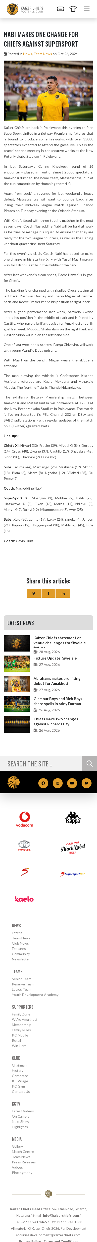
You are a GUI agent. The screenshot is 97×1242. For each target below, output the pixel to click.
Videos (17, 1167)
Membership (21, 1024)
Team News (43, 54)
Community (21, 954)
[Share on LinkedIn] (63, 593)
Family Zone (21, 1014)
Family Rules (21, 1030)
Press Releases (24, 1162)
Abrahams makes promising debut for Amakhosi (57, 681)
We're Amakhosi (24, 1019)
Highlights (20, 1127)
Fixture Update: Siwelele (55, 658)
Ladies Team (21, 989)
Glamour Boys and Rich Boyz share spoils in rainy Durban (58, 701)
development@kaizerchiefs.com (55, 1235)
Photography (22, 1172)
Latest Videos (23, 1111)
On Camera (21, 1116)
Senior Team (21, 979)
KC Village (20, 1081)
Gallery (17, 1146)
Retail (16, 1040)
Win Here (19, 1046)
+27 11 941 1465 (34, 1222)
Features (19, 948)
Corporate (20, 1076)
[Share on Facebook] (48, 593)
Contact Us (21, 1091)
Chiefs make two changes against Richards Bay (56, 721)
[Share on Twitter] (34, 593)
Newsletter (21, 959)
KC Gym (18, 1086)
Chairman (19, 1065)
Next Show (20, 1121)
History (17, 1070)
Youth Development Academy (35, 994)
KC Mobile (20, 1035)
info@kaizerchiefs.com (61, 1215)
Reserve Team (23, 984)
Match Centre (23, 1151)
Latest (17, 933)
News (27, 54)
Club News (20, 943)
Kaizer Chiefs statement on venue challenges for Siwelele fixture (60, 642)
